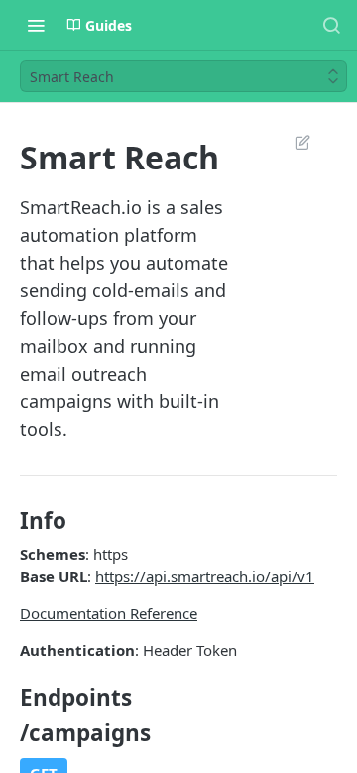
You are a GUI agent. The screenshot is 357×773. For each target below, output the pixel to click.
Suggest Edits (292, 142)
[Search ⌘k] (331, 25)
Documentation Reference (108, 613)
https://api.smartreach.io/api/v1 (204, 576)
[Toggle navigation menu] (36, 25)
